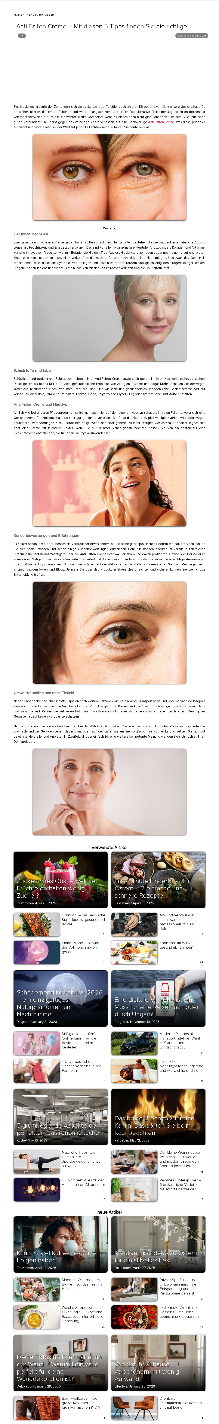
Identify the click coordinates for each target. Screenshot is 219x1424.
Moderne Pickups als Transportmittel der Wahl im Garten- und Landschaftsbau (180, 1040)
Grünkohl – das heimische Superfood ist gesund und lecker (83, 919)
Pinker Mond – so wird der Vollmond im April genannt (80, 947)
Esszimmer (25, 903)
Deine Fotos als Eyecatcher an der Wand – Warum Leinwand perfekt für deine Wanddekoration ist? (59, 1368)
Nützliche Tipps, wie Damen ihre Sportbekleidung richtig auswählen (81, 1159)
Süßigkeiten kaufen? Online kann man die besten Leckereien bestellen (79, 1040)
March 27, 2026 (144, 1268)
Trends (31, 14)
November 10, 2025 (145, 1022)
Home (18, 14)
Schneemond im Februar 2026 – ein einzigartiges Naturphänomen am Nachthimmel (59, 1003)
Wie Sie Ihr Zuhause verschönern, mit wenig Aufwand (147, 1371)
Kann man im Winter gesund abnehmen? (176, 945)
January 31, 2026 (45, 1022)
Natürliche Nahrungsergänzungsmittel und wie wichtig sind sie (182, 1066)
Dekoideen (123, 1268)
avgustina (183, 35)
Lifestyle (121, 1386)
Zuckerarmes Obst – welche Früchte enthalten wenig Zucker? (56, 888)
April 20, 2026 (45, 1268)
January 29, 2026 (48, 1386)
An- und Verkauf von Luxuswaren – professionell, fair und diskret (177, 922)
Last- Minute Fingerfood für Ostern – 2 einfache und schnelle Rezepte (152, 888)
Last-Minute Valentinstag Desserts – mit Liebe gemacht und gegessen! (180, 1312)
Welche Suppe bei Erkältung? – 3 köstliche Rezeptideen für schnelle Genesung (82, 1314)
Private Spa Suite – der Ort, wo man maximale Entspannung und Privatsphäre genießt (179, 1286)
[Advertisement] (109, 71)
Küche (21, 1140)
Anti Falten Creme (161, 122)
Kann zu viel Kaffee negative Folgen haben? (56, 1256)
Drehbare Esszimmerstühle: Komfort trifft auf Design (181, 1403)
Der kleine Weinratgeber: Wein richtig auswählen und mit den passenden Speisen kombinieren (180, 1159)
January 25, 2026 (142, 1386)
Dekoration (25, 1386)
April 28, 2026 (45, 903)
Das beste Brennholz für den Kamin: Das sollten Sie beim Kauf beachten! (154, 1125)
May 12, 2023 (139, 1140)
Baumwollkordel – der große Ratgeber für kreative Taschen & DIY (81, 1403)
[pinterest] (39, 139)
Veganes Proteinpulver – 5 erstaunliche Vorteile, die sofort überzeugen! (180, 1184)
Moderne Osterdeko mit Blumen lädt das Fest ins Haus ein (82, 1284)
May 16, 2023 (37, 1140)
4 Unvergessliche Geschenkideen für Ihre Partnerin (81, 1066)
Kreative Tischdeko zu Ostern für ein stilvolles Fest (156, 1256)
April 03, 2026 (143, 903)
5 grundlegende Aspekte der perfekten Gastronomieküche (58, 1129)
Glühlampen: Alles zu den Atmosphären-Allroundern (83, 1182)
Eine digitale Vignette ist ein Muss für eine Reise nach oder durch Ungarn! (157, 1007)
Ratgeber (46, 14)
